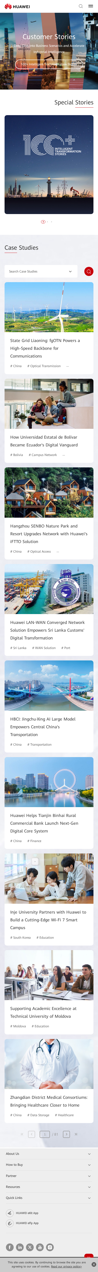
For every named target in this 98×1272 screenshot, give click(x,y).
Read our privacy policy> (66, 1266)
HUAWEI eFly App (27, 1223)
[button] (43, 221)
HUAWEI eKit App (27, 1213)
